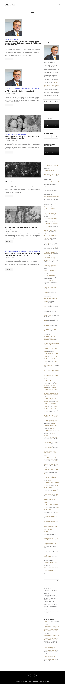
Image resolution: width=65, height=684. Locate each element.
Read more (8, 105)
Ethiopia (11, 88)
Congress (10, 38)
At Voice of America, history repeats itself (19, 91)
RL (38, 88)
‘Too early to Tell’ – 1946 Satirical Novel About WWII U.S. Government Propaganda (50, 592)
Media (32, 88)
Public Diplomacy (35, 251)
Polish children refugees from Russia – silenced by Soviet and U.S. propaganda (22, 137)
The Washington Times (48, 85)
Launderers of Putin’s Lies (49, 170)
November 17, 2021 (15, 93)
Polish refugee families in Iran (15, 182)
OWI (11, 134)
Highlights (19, 38)
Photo (13, 134)
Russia (13, 39)
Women (24, 134)
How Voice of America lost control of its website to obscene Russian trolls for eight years (51, 225)
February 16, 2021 (14, 140)
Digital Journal (8, 251)
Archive (48, 341)
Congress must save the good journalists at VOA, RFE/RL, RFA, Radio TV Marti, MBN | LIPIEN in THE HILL (51, 603)
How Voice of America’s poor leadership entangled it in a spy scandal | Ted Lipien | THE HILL (51, 611)
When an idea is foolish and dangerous (51, 280)
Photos (16, 134)
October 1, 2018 (14, 184)
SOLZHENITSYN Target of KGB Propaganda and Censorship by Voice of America (51, 643)
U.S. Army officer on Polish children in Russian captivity (21, 228)
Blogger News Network (48, 529)
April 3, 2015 (14, 257)
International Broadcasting (30, 38)
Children (6, 134)
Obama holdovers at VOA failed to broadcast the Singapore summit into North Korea (51, 265)
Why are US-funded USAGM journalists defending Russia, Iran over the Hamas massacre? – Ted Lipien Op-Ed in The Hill (23, 43)
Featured (14, 38)
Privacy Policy (46, 681)
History (22, 38)
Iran (37, 38)
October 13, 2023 (14, 47)
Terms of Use (41, 681)
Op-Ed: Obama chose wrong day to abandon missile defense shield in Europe (50, 545)
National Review (55, 84)
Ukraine (16, 39)
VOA (19, 39)
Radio (9, 39)
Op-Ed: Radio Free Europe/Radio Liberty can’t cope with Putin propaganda (50, 338)
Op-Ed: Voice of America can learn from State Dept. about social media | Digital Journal (22, 254)
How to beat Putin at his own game (50, 247)
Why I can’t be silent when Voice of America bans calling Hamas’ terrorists (50, 300)
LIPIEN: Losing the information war (51, 310)
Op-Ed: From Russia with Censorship (51, 550)
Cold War (6, 38)
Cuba (8, 88)
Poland (6, 39)
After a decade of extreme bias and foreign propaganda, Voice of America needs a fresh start (51, 237)
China (6, 88)
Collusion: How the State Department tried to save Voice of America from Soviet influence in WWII (51, 259)
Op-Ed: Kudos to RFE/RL (49, 385)
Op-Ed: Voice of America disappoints (51, 389)
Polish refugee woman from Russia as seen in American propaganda (51, 623)
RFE (11, 39)
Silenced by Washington (48, 189)
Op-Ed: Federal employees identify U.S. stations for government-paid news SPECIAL (50, 478)
